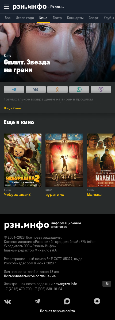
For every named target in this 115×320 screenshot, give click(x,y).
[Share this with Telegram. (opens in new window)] (14, 89)
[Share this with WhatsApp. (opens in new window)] (79, 89)
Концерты (75, 18)
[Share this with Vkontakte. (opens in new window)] (36, 89)
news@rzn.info (65, 284)
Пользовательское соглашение (30, 276)
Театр (57, 18)
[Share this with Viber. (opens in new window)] (101, 89)
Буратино (54, 194)
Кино (43, 18)
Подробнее (12, 108)
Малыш (94, 194)
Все (7, 18)
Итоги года (25, 18)
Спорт (93, 18)
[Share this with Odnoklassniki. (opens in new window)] (57, 89)
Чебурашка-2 (17, 194)
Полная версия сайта (57, 311)
